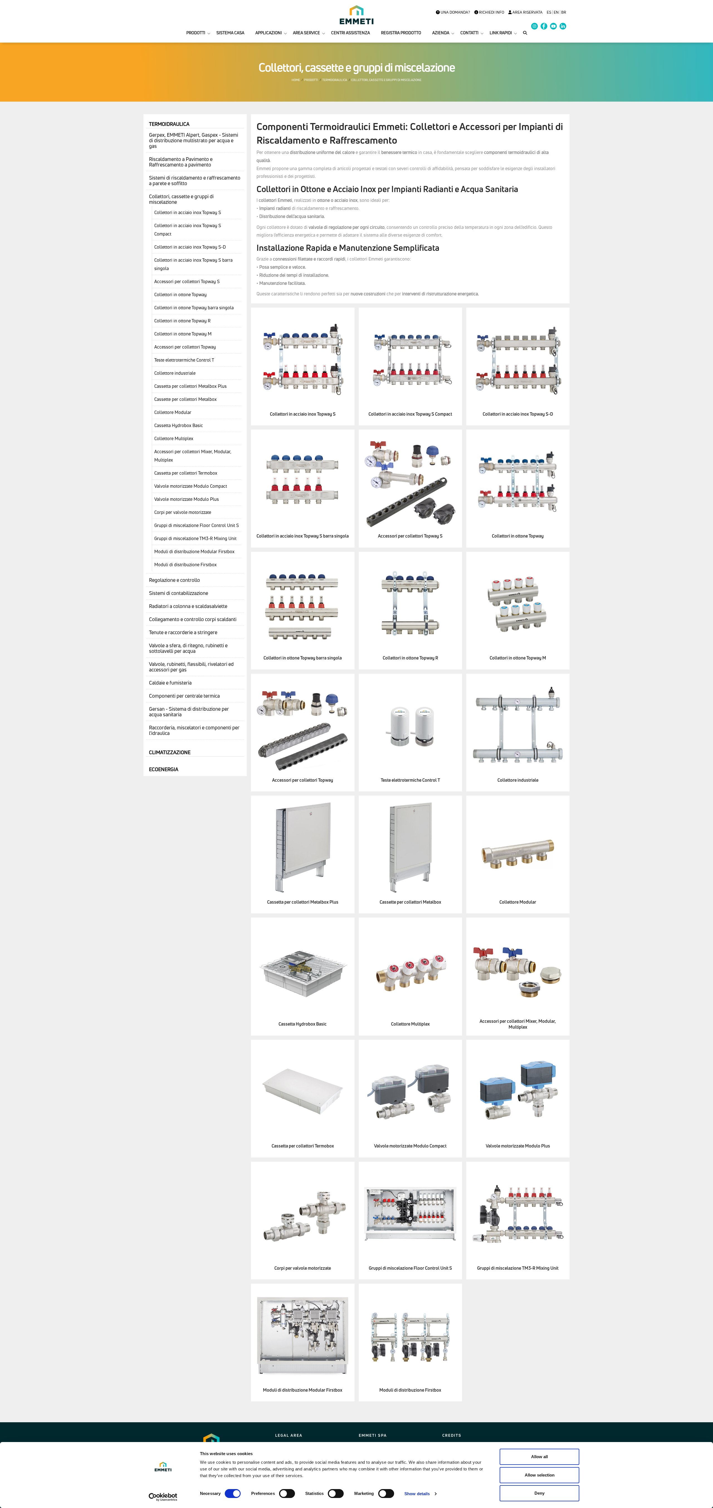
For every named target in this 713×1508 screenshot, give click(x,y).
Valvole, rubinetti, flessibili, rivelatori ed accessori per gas (191, 667)
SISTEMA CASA (230, 33)
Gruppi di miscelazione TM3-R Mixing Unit (195, 538)
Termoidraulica (334, 80)
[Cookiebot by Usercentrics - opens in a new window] (163, 1497)
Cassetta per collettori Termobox (185, 473)
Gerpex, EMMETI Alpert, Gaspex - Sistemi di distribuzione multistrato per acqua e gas (193, 140)
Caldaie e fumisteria (170, 682)
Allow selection (540, 1475)
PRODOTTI (195, 33)
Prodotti (311, 80)
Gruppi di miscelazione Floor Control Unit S (196, 525)
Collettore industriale (175, 373)
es (549, 12)
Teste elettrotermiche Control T (184, 360)
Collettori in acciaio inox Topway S (187, 212)
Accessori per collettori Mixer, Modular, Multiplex (192, 455)
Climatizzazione (170, 752)
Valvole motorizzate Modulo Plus (186, 499)
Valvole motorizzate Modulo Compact (190, 486)
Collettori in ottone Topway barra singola (194, 308)
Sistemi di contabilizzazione (178, 593)
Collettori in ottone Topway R (182, 321)
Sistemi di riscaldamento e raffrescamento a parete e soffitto (194, 180)
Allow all (539, 1456)
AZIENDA (440, 33)
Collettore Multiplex (173, 438)
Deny (539, 1493)
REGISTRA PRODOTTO (401, 33)
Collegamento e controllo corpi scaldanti (192, 619)
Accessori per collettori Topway (185, 347)
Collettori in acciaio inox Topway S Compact (187, 229)
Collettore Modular (172, 412)
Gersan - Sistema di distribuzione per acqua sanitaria (189, 711)
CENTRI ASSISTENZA (350, 33)
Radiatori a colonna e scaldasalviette (188, 606)
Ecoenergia (163, 769)
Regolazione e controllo (174, 580)
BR (563, 12)
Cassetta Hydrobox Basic (178, 425)
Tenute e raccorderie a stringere (183, 632)
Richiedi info (491, 12)
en (556, 12)
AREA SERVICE (306, 33)
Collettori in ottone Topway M (183, 334)
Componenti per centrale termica (184, 695)
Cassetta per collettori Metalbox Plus (190, 386)
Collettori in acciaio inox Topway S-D (190, 247)
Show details (417, 1493)
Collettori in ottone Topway (180, 294)
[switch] (287, 1493)
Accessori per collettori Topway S (187, 281)
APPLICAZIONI (268, 33)
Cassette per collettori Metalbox (185, 399)
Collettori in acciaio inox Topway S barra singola (193, 264)
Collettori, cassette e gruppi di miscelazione (181, 199)
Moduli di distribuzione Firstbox (185, 564)
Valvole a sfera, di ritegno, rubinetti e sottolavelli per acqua (188, 648)
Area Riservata (527, 12)
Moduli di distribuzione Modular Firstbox (194, 551)
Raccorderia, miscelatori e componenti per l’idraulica (194, 730)
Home (296, 80)
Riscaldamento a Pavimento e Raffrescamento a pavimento (181, 162)
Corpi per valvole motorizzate (182, 512)
